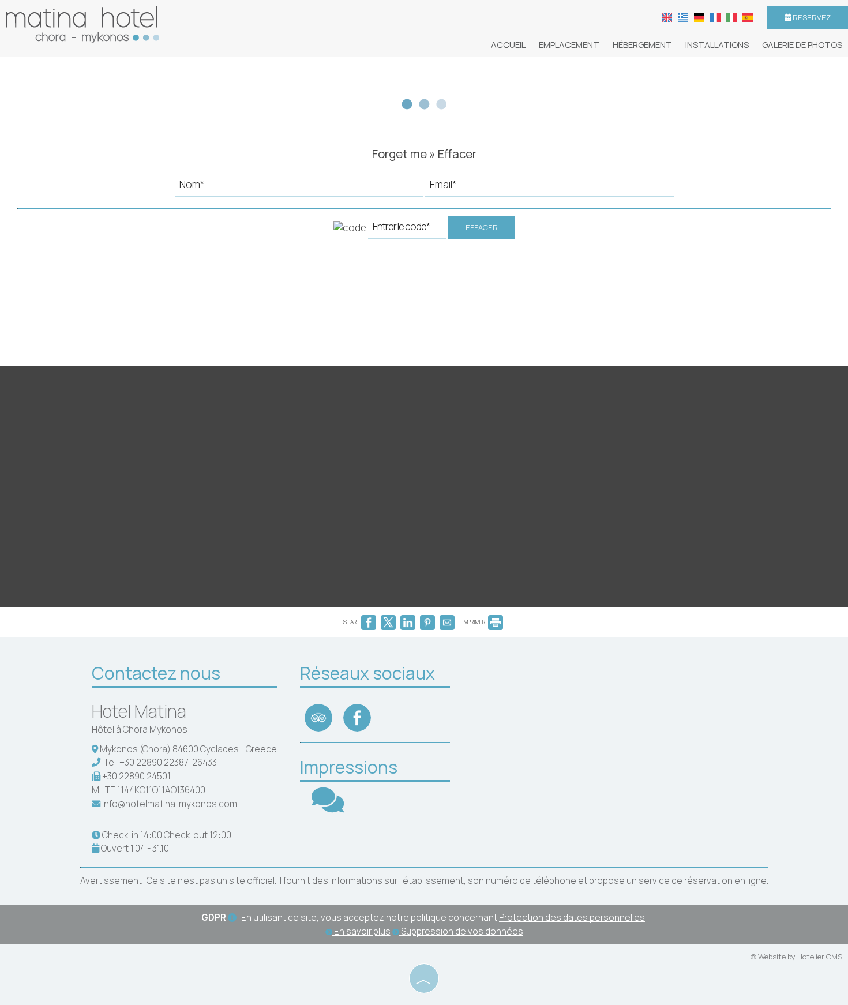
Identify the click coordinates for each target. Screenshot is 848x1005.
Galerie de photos (802, 45)
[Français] (715, 16)
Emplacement (569, 45)
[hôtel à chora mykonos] (82, 23)
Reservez (811, 17)
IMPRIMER (474, 622)
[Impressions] (327, 807)
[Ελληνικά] (683, 16)
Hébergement (642, 45)
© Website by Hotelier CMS (796, 956)
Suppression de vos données (461, 931)
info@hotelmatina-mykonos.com (169, 804)
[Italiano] (731, 16)
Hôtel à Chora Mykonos (139, 729)
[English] (667, 16)
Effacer (482, 227)
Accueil (508, 45)
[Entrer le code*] (407, 230)
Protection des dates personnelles (572, 918)
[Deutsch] (699, 16)
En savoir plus (361, 931)
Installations (717, 45)
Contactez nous (156, 673)
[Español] (748, 16)
